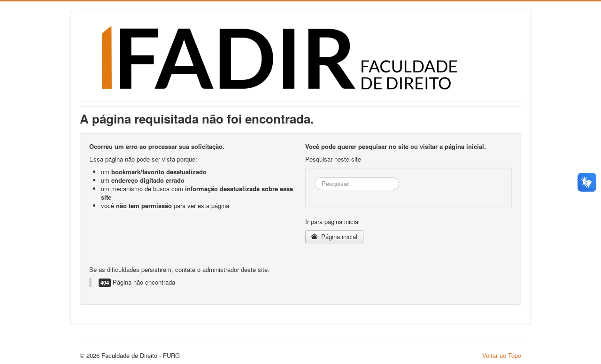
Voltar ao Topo (501, 355)
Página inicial (338, 236)
